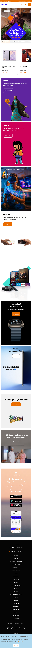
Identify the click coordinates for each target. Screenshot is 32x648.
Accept (16, 645)
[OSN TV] (16, 278)
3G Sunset (16, 618)
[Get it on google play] (16, 501)
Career (16, 573)
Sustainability (16, 567)
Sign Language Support (16, 594)
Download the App (16, 491)
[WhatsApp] (24, 627)
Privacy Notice (20, 641)
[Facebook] (7, 627)
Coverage (16, 591)
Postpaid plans (8, 90)
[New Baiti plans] (16, 189)
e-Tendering (16, 606)
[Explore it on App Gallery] (16, 505)
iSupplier (16, 600)
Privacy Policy (16, 615)
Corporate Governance (16, 561)
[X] (16, 627)
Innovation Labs (16, 570)
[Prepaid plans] (16, 144)
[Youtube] (20, 627)
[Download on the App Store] (16, 496)
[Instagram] (11, 627)
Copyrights (16, 633)
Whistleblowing (16, 564)
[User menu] (25, 4)
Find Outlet (16, 588)
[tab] (5, 41)
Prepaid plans (7, 135)
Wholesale (16, 603)
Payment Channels (16, 585)
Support (16, 582)
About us (16, 558)
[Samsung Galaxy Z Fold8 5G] (9, 61)
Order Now (16, 314)
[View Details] (16, 234)
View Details (7, 174)
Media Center (16, 576)
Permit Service (16, 609)
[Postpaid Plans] (16, 99)
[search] (22, 4)
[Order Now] (16, 323)
